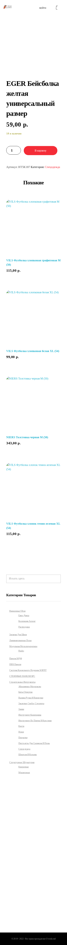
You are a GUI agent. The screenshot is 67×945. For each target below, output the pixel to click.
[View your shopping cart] (57, 7)
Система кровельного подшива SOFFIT (27, 670)
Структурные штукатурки (21, 762)
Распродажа (24, 627)
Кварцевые (23, 767)
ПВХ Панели (15, 664)
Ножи (21, 732)
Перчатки (22, 737)
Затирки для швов (18, 634)
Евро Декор (23, 615)
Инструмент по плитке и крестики (35, 720)
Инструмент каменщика (29, 715)
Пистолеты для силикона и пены (34, 743)
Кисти (21, 726)
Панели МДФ (15, 658)
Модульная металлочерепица (23, 646)
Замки (21, 709)
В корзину (40, 150)
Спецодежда (52, 167)
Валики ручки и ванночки (30, 698)
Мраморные (24, 772)
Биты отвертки (25, 692)
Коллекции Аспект (27, 621)
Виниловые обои (17, 611)
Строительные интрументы (22, 682)
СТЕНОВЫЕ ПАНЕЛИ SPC (22, 676)
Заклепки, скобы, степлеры (31, 703)
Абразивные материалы (29, 686)
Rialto (21, 651)
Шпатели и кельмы (27, 754)
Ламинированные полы (20, 640)
